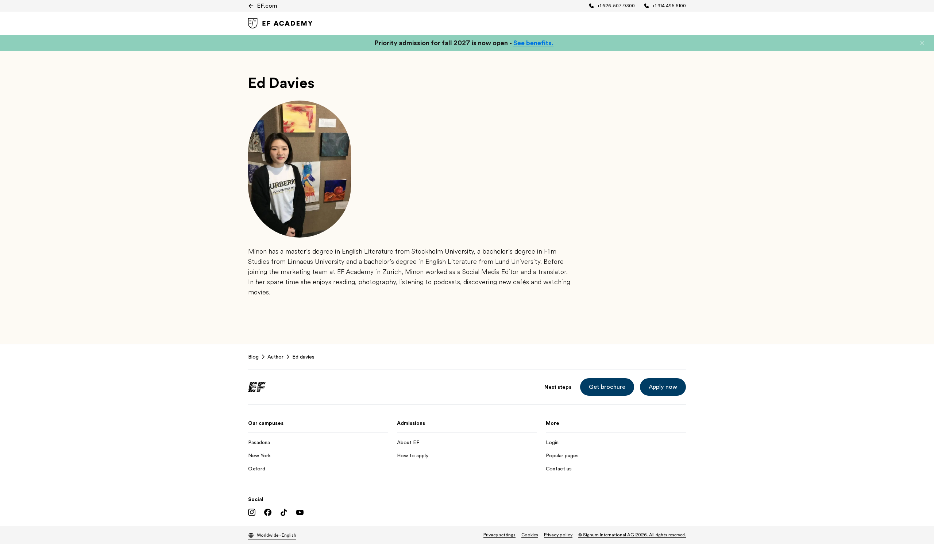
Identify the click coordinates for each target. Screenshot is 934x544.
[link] (280, 23)
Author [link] (275, 357)
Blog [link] (253, 357)
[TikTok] (283, 512)
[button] (922, 43)
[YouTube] (300, 512)
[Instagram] (251, 512)
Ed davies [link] (303, 357)
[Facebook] (267, 512)
